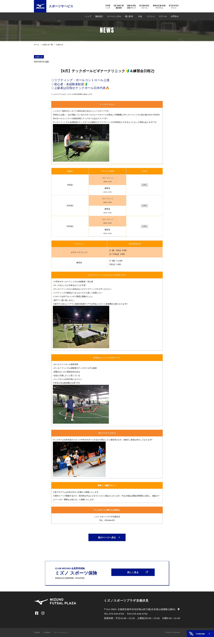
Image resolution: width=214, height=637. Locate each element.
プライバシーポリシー (61, 632)
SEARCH (119, 6)
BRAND (131, 6)
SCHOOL (144, 6)
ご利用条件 (46, 632)
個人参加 (129, 16)
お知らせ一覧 (47, 45)
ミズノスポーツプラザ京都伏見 (126, 600)
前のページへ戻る (107, 537)
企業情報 (37, 632)
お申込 (144, 185)
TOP (107, 6)
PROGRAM (159, 6)
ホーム (36, 45)
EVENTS (174, 6)
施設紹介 (99, 16)
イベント (151, 16)
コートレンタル (114, 16)
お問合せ (175, 16)
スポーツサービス (61, 6)
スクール (163, 16)
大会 (140, 16)
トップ (88, 16)
